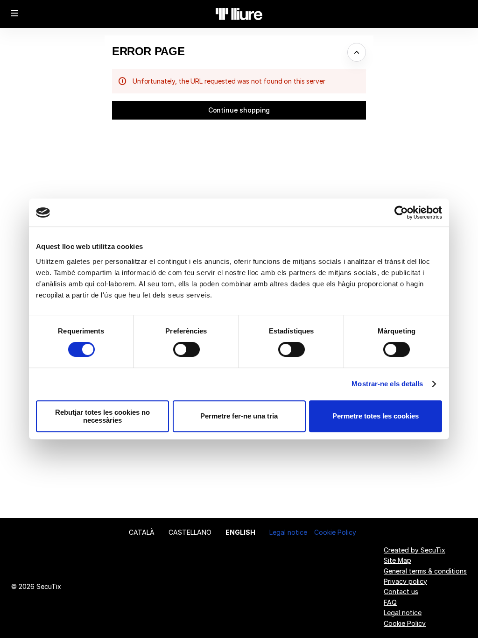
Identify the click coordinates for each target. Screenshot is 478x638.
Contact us (401, 591)
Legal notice (288, 532)
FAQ (390, 602)
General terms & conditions (425, 571)
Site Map (397, 560)
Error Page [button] (148, 51)
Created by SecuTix (414, 550)
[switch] (186, 349)
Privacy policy (405, 581)
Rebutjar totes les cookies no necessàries (102, 416)
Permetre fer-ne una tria (239, 416)
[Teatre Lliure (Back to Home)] (239, 14)
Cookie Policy (335, 532)
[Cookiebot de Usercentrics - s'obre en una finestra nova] (401, 213)
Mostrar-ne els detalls (387, 384)
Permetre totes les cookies (375, 416)
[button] (15, 13)
